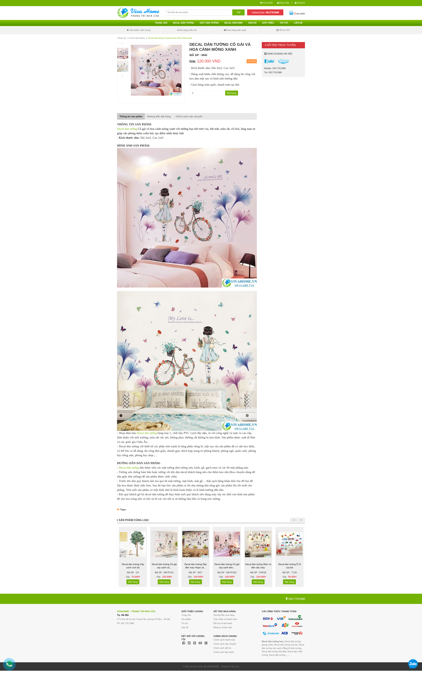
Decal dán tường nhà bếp (274, 651)
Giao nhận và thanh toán (225, 619)
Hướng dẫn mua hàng (223, 615)
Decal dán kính (233, 23)
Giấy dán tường (209, 23)
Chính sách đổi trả (222, 648)
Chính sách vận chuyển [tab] (189, 116)
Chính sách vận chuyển (224, 644)
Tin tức (284, 23)
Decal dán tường (183, 23)
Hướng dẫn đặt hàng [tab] (159, 116)
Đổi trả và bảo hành (222, 623)
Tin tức (184, 623)
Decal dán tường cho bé (285, 644)
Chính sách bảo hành (223, 652)
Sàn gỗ (252, 23)
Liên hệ (184, 627)
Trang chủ (186, 615)
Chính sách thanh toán (224, 640)
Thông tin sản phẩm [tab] (131, 116)
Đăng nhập (284, 3)
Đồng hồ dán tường (292, 648)
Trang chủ (161, 23)
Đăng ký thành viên (222, 627)
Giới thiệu (268, 23)
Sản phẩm (186, 619)
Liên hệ (298, 23)
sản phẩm (267, 3)
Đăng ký (301, 3)
